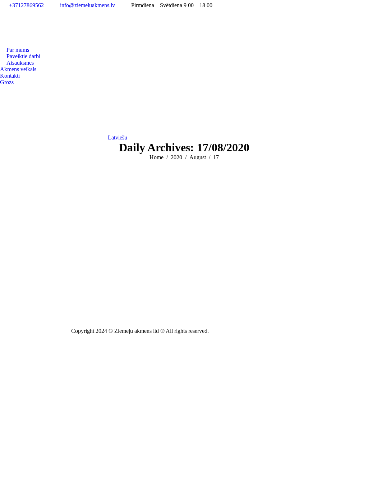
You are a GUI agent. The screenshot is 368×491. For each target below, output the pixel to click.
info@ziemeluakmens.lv (87, 5)
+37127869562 (26, 5)
